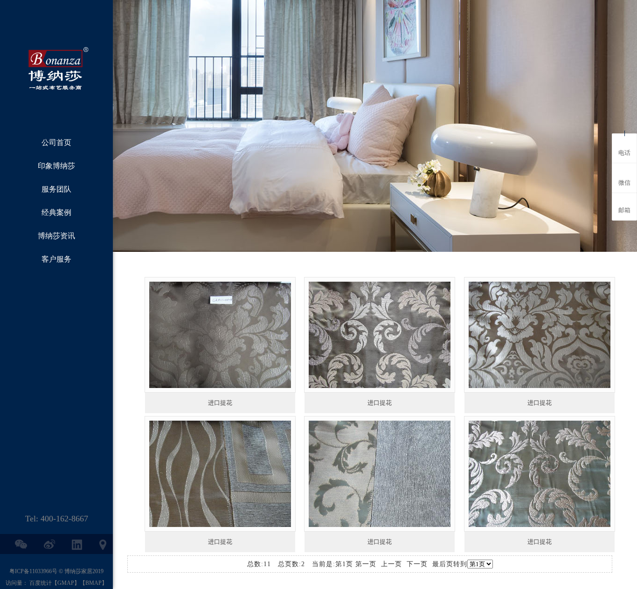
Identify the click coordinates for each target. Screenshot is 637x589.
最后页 (442, 564)
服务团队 (56, 189)
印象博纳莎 (56, 166)
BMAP (93, 583)
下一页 (417, 564)
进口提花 (220, 402)
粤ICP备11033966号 (33, 571)
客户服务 (56, 259)
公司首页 (56, 142)
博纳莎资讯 (56, 236)
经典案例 (56, 212)
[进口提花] (220, 335)
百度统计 (40, 583)
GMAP (65, 583)
